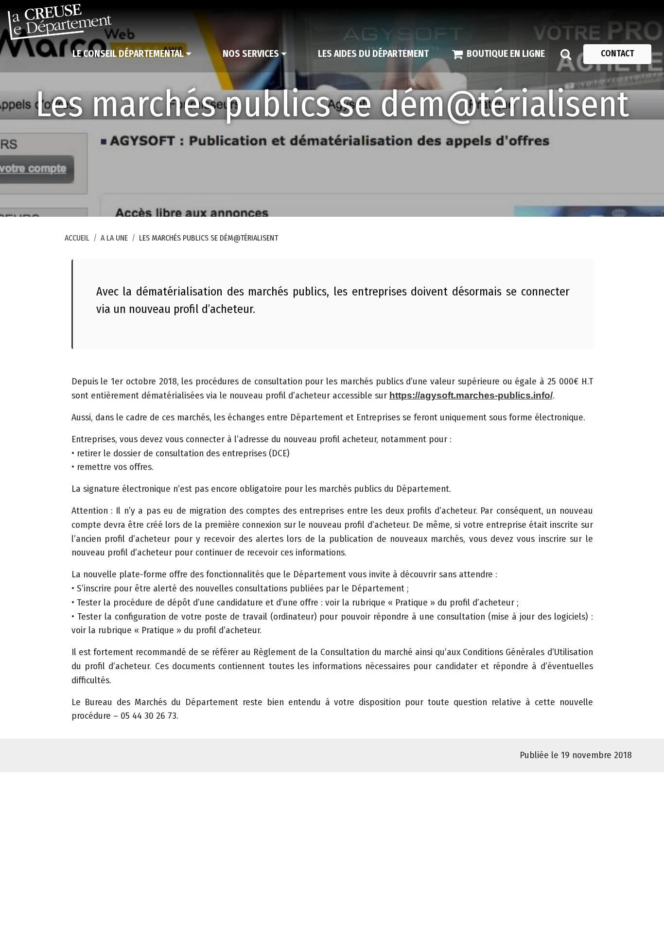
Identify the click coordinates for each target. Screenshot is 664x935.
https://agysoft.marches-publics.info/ (471, 395)
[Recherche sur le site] (565, 54)
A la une (114, 237)
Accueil (77, 237)
